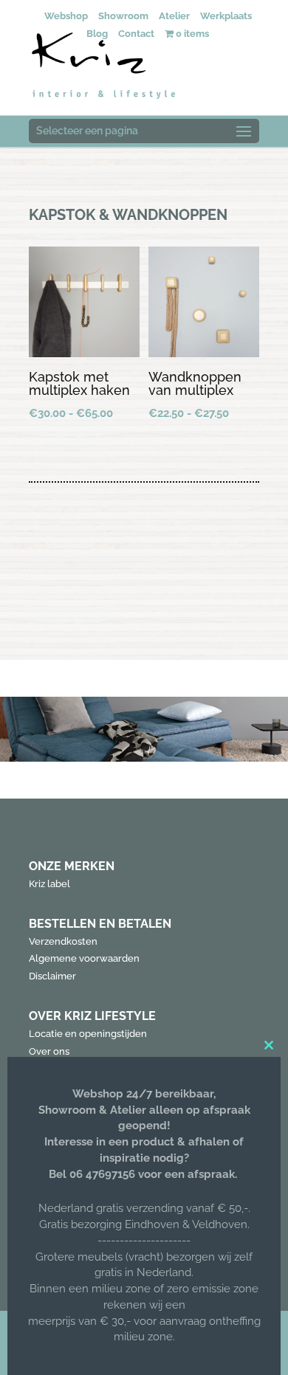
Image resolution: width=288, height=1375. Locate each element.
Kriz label (49, 883)
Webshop (66, 15)
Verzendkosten (63, 941)
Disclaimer (52, 976)
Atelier (174, 15)
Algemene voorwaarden (84, 958)
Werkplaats (226, 15)
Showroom (123, 15)
